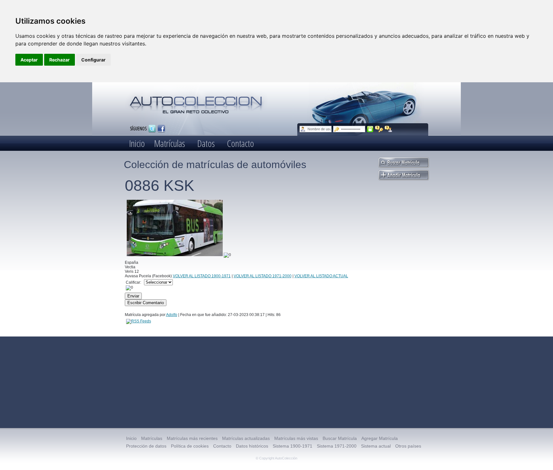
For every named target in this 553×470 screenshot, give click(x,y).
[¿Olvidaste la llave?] (379, 129)
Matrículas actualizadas (246, 438)
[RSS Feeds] (138, 321)
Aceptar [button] (29, 59)
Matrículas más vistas (296, 438)
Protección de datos (146, 446)
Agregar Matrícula (379, 438)
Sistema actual (376, 446)
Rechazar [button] (59, 59)
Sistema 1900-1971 (292, 446)
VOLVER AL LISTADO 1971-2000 (263, 276)
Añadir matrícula (403, 175)
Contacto (240, 143)
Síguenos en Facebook (161, 129)
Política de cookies (190, 446)
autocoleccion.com (196, 102)
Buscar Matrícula (340, 438)
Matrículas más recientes (192, 438)
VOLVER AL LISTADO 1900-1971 (202, 276)
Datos (206, 143)
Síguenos (138, 128)
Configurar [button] (93, 59)
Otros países (408, 446)
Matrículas (169, 143)
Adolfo (171, 314)
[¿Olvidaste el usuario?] (389, 129)
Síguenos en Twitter (152, 129)
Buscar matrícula (403, 162)
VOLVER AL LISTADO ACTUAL (321, 276)
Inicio (137, 143)
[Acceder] (370, 129)
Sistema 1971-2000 (337, 446)
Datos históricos (252, 446)
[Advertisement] (276, 382)
